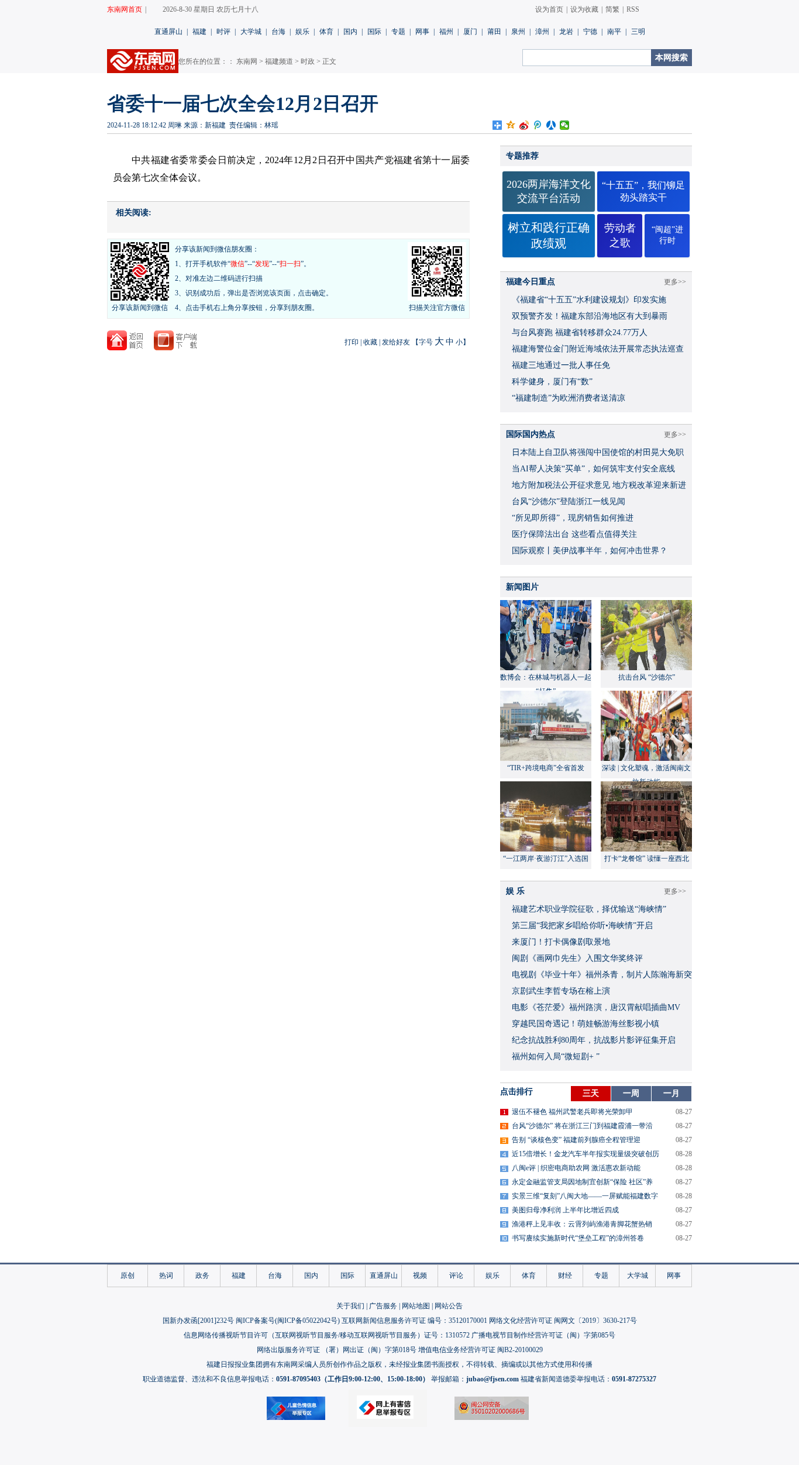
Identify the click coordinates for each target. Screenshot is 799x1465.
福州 (446, 31)
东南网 (246, 61)
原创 (127, 1275)
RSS (632, 9)
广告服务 (383, 1306)
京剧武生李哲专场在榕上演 (561, 991)
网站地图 (416, 1306)
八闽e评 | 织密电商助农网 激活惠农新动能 (576, 1168)
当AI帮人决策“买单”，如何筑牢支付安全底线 (593, 468)
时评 (223, 31)
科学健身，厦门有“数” (552, 381)
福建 (199, 31)
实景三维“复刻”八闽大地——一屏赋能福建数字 (585, 1196)
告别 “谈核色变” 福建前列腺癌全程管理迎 (576, 1140)
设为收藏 (584, 9)
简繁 (612, 9)
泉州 (518, 31)
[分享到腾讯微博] (538, 125)
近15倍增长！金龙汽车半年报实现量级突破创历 (585, 1154)
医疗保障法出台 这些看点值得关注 (574, 534)
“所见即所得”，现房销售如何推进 (572, 517)
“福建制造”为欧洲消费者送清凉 (568, 398)
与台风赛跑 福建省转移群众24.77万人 (580, 332)
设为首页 (549, 9)
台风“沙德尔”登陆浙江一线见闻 (568, 501)
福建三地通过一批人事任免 (561, 365)
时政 (308, 61)
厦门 (470, 31)
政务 (202, 1275)
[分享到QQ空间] (511, 125)
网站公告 (449, 1306)
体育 (326, 31)
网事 (422, 31)
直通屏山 (168, 31)
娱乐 (302, 31)
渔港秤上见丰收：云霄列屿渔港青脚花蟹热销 (582, 1224)
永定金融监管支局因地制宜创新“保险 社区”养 (582, 1182)
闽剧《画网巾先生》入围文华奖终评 (577, 958)
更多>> (675, 282)
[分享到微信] (565, 125)
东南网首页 (124, 9)
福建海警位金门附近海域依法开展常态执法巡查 (598, 348)
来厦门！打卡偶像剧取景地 (561, 941)
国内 (350, 31)
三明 (638, 31)
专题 (398, 31)
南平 (614, 31)
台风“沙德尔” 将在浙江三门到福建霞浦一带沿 (582, 1126)
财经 (565, 1275)
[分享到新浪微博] (524, 125)
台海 (278, 31)
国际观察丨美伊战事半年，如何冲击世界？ (589, 550)
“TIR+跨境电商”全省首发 (545, 768)
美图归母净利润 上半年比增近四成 (565, 1210)
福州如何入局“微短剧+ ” (556, 1056)
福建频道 (279, 61)
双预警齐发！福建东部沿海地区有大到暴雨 (589, 316)
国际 (374, 31)
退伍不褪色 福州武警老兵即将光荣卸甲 (572, 1112)
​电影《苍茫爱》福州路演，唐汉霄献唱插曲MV (596, 1007)
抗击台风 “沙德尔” (646, 677)
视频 (420, 1275)
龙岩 (566, 31)
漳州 (542, 31)
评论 (456, 1275)
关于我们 (350, 1306)
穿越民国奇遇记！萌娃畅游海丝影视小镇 (585, 1023)
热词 (166, 1275)
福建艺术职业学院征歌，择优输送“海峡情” (589, 909)
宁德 (590, 31)
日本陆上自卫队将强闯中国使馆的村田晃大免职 (598, 452)
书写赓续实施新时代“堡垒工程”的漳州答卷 (578, 1238)
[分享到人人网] (551, 125)
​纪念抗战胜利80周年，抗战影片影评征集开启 (594, 1040)
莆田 (494, 31)
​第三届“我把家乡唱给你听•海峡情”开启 (582, 925)
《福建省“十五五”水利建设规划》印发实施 (589, 299)
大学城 (250, 31)
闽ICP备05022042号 (307, 1320)
